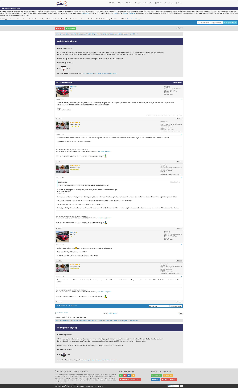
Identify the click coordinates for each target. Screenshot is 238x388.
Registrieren (71, 28)
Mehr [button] (179, 3)
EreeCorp (74, 386)
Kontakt (156, 379)
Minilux (73, 87)
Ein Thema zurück (62, 306)
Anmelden (60, 28)
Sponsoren (169, 3)
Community (85, 13)
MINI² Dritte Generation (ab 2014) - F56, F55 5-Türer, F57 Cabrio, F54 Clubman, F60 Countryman (99, 34)
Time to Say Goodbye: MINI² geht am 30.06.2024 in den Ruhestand (100, 73)
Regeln (116, 13)
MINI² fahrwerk (134, 34)
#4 (181, 244)
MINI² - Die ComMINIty (62, 34)
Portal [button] (112, 3)
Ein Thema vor (73, 306)
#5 (181, 276)
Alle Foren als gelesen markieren (131, 379)
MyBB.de (68, 385)
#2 (181, 134)
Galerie (138, 3)
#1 (181, 99)
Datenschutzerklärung (129, 13)
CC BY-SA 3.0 (87, 386)
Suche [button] (129, 3)
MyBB (78, 385)
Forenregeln (157, 375)
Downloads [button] (148, 3)
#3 (181, 177)
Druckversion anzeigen (62, 312)
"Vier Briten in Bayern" (104, 151)
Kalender (159, 3)
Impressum (168, 375)
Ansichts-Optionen (177, 82)
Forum (121, 3)
